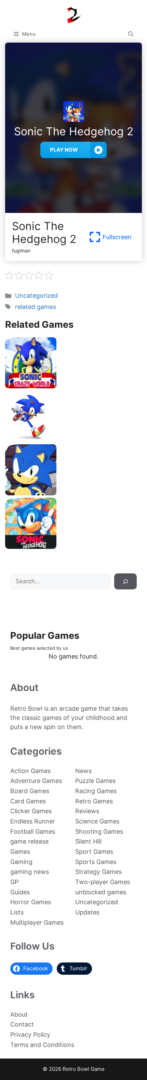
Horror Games (30, 902)
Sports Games (95, 861)
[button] (130, 34)
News (83, 770)
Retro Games (94, 801)
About (19, 1014)
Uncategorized (36, 295)
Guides (20, 892)
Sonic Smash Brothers (73, 439)
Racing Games (96, 790)
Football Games (32, 831)
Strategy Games (98, 871)
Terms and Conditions (42, 1044)
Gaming (21, 861)
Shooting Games (99, 831)
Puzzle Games (95, 780)
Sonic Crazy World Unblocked (73, 386)
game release (29, 841)
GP (14, 881)
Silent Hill (88, 841)
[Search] (125, 581)
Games (20, 851)
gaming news (29, 871)
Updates (87, 912)
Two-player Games (102, 881)
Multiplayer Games (37, 922)
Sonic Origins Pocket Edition (73, 493)
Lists (17, 912)
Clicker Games (31, 811)
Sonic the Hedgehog (73, 546)
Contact (22, 1024)
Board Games (29, 790)
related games (35, 306)
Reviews (87, 811)
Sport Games (94, 851)
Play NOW (64, 149)
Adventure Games (36, 780)
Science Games (97, 821)
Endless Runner (32, 821)
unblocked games (100, 892)
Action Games (30, 770)
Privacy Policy (30, 1034)
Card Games (28, 801)
